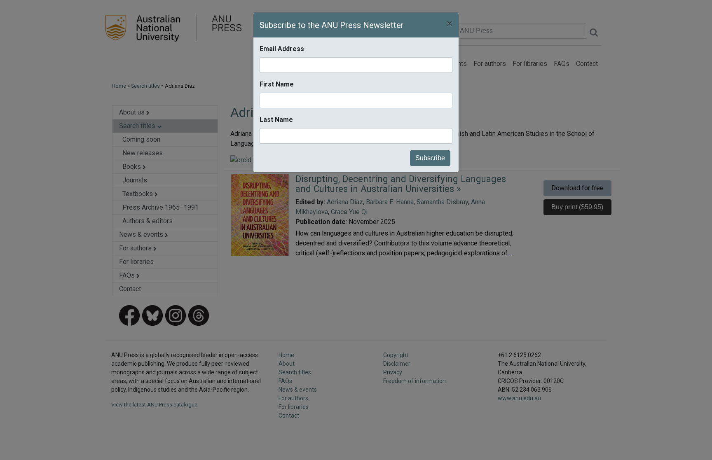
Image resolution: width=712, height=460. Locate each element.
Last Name (276, 120)
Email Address (282, 49)
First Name (277, 84)
